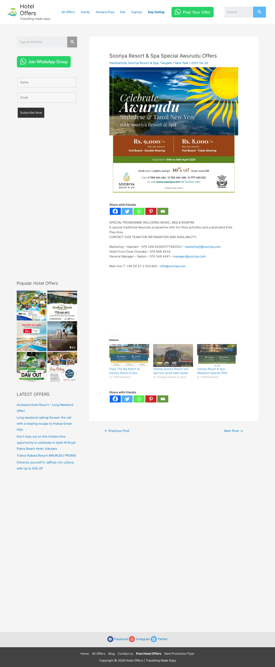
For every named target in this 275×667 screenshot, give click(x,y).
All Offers (68, 12)
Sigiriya (136, 12)
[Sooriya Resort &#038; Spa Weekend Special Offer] (217, 355)
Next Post (233, 431)
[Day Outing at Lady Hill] (62, 367)
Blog (111, 653)
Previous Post (116, 431)
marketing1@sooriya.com (203, 247)
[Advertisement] (47, 205)
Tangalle (166, 63)
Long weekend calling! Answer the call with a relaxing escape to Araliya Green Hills (44, 424)
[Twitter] (127, 211)
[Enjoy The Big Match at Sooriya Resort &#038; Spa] (129, 355)
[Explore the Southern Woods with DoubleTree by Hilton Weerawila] (62, 305)
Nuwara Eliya (105, 12)
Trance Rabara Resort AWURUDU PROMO (46, 455)
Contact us (125, 653)
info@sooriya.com (173, 266)
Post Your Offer (196, 12)
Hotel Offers (28, 10)
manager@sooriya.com (189, 256)
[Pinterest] (150, 211)
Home (85, 653)
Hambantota (117, 63)
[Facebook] (115, 211)
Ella (122, 12)
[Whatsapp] (139, 211)
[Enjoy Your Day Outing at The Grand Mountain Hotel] (32, 305)
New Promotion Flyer (179, 653)
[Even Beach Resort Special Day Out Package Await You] (32, 367)
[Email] (162, 211)
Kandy (85, 12)
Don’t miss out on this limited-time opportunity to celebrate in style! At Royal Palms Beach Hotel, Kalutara (46, 443)
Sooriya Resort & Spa (143, 63)
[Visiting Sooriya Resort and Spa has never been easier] (173, 355)
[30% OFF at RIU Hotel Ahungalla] (32, 336)
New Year (181, 63)
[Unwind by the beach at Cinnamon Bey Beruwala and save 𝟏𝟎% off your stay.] (62, 336)
